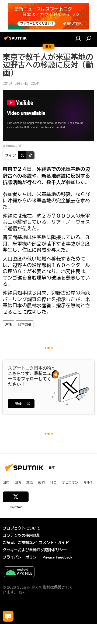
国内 (18, 482)
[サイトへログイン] (78, 38)
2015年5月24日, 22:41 (21, 83)
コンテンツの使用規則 (21, 535)
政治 (29, 482)
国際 (6, 482)
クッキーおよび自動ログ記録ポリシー (35, 550)
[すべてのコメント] (8, 616)
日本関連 (24, 324)
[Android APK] (19, 572)
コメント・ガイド (54, 542)
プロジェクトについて (21, 528)
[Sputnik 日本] (16, 40)
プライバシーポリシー (21, 557)
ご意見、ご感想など (20, 542)
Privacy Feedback (57, 557)
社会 (53, 482)
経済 (41, 482)
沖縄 (8, 324)
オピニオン (70, 482)
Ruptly (10, 146)
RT (20, 146)
